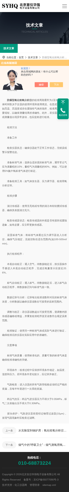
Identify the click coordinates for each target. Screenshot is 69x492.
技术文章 (9, 48)
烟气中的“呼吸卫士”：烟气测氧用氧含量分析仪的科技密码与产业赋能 (42, 444)
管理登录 (35, 484)
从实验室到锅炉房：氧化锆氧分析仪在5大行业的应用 (42, 430)
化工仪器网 (21, 484)
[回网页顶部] (63, 102)
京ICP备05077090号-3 (46, 479)
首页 (21, 57)
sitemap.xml (49, 484)
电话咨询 (63, 115)
